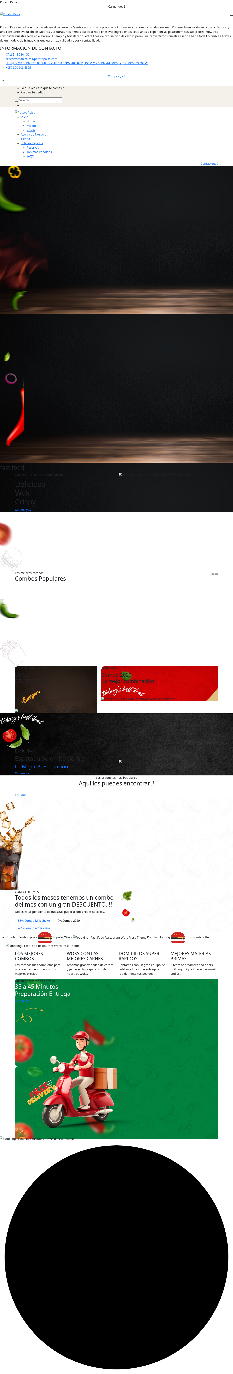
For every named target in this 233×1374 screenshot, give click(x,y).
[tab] (34, 920)
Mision (31, 126)
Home (31, 121)
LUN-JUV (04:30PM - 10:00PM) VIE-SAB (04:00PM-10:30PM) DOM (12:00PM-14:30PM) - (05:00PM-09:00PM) (77, 63)
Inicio (24, 117)
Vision (31, 130)
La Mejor (41, 766)
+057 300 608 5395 (18, 68)
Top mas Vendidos (39, 152)
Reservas (33, 148)
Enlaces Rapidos (32, 143)
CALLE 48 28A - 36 (17, 54)
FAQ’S (30, 156)
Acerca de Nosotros (34, 134)
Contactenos (209, 164)
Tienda (25, 139)
